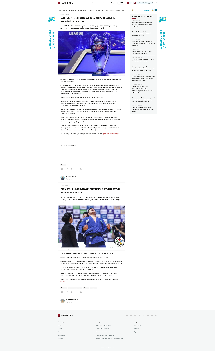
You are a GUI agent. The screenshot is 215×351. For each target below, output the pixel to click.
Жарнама (136, 332)
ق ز (149, 3)
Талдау (113, 3)
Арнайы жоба (100, 10)
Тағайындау (72, 10)
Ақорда (65, 10)
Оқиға (59, 325)
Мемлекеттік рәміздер (103, 332)
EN (143, 3)
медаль (93, 288)
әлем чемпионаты (75, 288)
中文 (146, 3)
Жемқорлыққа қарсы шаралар (105, 335)
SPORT (121, 3)
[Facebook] (76, 169)
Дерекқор (91, 10)
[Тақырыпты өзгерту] (129, 3)
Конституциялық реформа (113, 10)
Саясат (60, 328)
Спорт (63, 165)
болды (62, 281)
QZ (137, 3)
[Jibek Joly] (147, 10)
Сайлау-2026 (126, 10)
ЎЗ (152, 3)
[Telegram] (71, 169)
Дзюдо (63, 288)
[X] (81, 169)
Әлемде (60, 338)
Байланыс (136, 328)
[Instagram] (61, 169)
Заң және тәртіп (82, 10)
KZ (135, 3)
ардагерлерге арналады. (111, 134)
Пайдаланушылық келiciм (103, 325)
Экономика (61, 335)
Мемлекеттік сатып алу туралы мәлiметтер (109, 338)
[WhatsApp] (66, 169)
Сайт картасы (138, 325)
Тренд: (60, 10)
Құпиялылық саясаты (102, 328)
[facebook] (139, 315)
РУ (140, 3)
